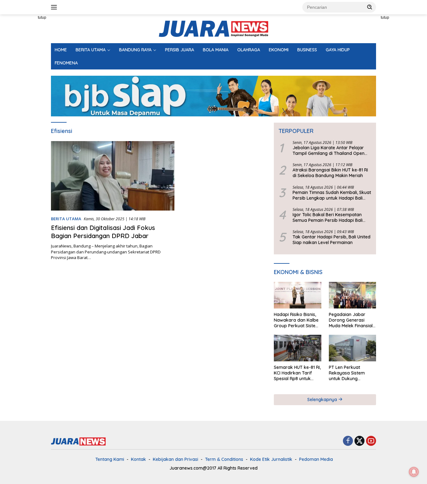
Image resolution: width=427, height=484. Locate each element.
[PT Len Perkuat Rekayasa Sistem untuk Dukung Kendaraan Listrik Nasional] (352, 348)
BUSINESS (307, 50)
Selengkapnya (322, 399)
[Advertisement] (403, 108)
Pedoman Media (316, 459)
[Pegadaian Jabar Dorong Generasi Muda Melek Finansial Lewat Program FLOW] (352, 295)
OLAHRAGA (248, 50)
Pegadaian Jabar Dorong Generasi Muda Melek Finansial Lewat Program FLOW (351, 320)
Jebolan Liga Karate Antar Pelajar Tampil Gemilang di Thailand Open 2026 (328, 150)
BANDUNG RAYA (135, 50)
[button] (370, 7)
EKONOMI (279, 50)
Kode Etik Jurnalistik (271, 459)
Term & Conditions (224, 459)
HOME (61, 50)
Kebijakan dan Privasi (175, 459)
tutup (42, 17)
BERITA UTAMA (91, 50)
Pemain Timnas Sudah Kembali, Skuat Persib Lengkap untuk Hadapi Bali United (332, 195)
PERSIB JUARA (179, 50)
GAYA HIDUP (338, 50)
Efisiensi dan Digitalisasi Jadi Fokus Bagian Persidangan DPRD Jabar (103, 232)
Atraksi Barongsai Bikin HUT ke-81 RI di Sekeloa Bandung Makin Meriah (330, 172)
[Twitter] (359, 441)
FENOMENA (66, 63)
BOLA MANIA (216, 50)
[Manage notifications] (414, 472)
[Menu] (55, 7)
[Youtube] (371, 441)
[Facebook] (348, 441)
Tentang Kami (109, 459)
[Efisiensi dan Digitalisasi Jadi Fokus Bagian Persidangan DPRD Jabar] (112, 176)
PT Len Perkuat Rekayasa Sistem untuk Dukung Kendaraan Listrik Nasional (347, 373)
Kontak (138, 459)
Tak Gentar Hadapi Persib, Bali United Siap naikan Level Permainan (331, 239)
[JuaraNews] (213, 28)
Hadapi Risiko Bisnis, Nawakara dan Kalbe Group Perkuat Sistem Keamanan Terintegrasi (296, 320)
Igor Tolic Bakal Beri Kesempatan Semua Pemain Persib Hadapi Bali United (328, 217)
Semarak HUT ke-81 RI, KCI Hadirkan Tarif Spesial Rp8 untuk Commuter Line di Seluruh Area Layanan (297, 373)
